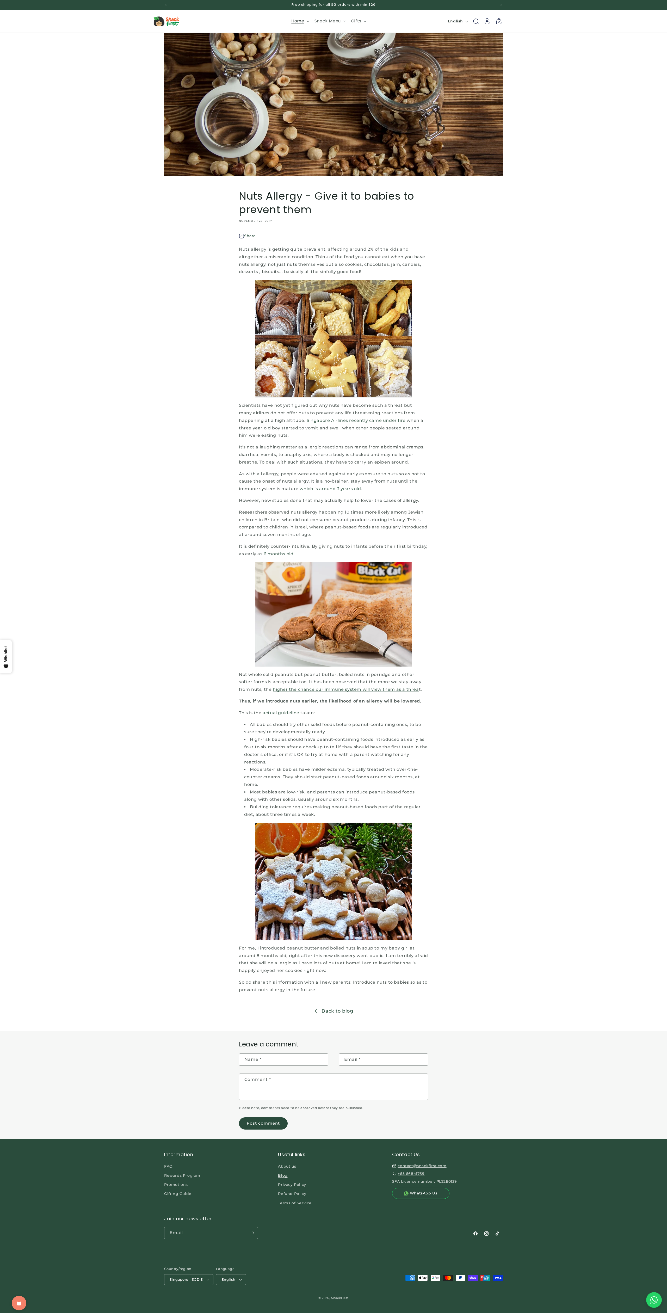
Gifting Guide (178, 1193)
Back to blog (337, 1011)
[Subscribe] (252, 1233)
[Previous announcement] (166, 5)
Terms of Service (295, 1203)
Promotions (176, 1184)
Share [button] (250, 235)
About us (287, 1166)
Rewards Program (182, 1175)
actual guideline (281, 712)
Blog (282, 1175)
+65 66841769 (411, 1173)
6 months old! (279, 553)
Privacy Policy (292, 1184)
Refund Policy (292, 1193)
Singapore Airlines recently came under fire (357, 420)
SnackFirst (340, 1298)
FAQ (168, 1166)
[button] (299, 21)
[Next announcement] (501, 5)
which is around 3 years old (330, 488)
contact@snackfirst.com (422, 1165)
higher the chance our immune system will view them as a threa (346, 689)
